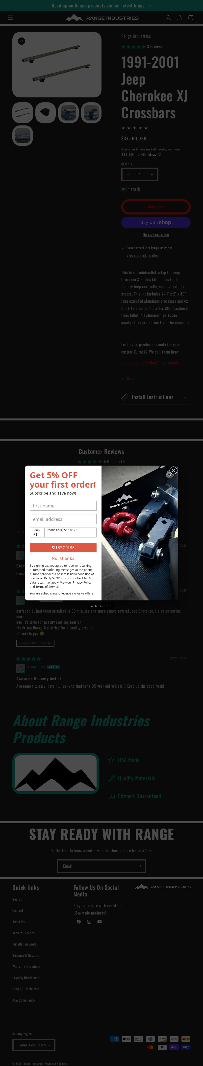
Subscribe (63, 547)
